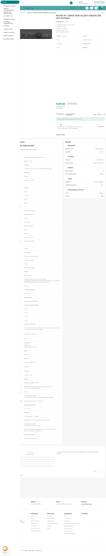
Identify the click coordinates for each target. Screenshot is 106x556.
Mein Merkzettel (51, 518)
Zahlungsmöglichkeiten (52, 523)
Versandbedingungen (69, 526)
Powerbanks (34, 526)
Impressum (67, 521)
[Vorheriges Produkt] (100, 13)
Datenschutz (67, 518)
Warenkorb (49, 526)
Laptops (33, 518)
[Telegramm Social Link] (104, 114)
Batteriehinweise (68, 528)
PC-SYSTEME (22, 12)
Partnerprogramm (68, 531)
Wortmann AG (86, 43)
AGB (65, 516)
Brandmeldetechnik (35, 531)
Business (85, 47)
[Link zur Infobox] (35, 502)
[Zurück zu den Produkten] (102, 13)
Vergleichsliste (50, 521)
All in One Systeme (35, 528)
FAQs (48, 528)
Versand (61, 108)
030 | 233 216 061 (83, 3)
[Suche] (71, 3)
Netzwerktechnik (35, 521)
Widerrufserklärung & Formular (71, 523)
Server (32, 516)
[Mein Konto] (87, 8)
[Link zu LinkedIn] (101, 114)
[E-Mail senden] (99, 114)
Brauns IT (59, 36)
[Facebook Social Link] (97, 114)
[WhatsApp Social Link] (102, 114)
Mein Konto (50, 516)
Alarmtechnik (34, 523)
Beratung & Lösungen (69, 533)
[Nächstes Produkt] (104, 13)
